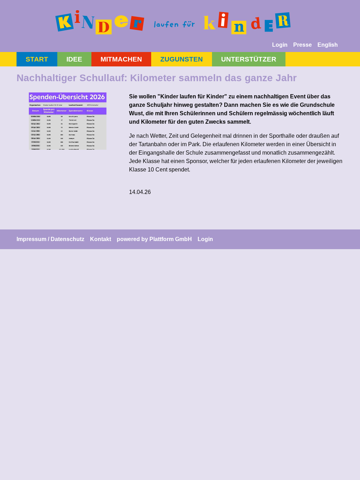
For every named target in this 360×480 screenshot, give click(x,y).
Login (280, 45)
